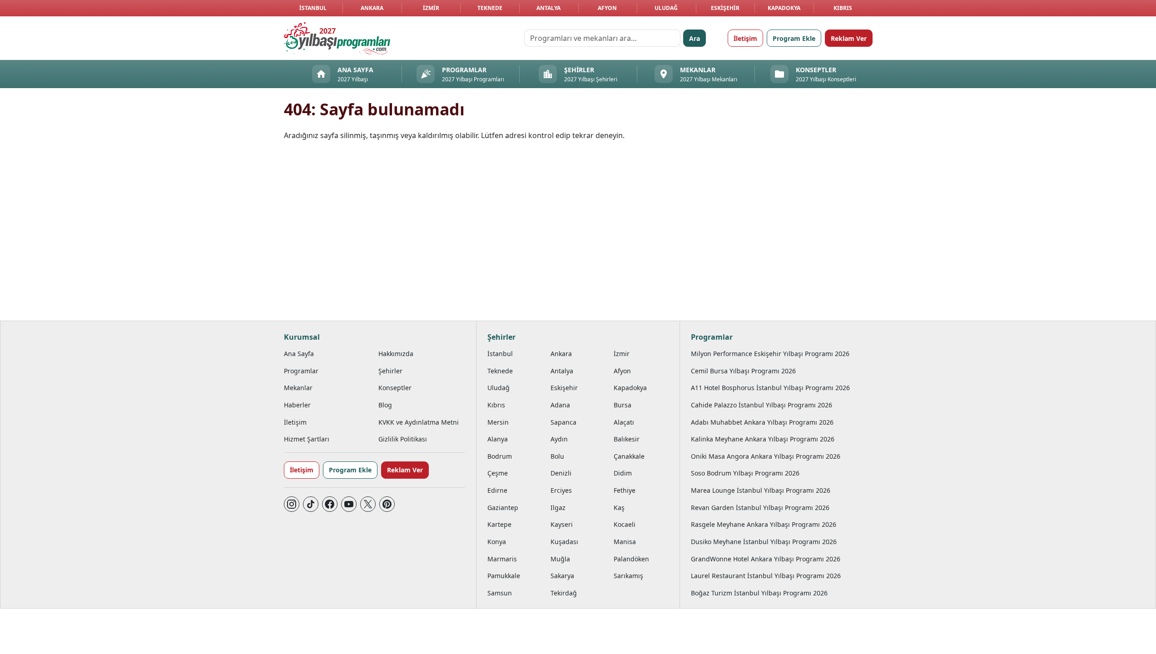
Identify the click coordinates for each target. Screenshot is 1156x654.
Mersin (498, 422)
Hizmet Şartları (306, 439)
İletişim (745, 38)
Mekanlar (298, 387)
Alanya (497, 439)
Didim (623, 473)
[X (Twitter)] (368, 504)
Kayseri (562, 524)
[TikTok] (310, 504)
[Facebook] (329, 504)
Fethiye (624, 490)
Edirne (497, 490)
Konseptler (395, 387)
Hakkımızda (395, 353)
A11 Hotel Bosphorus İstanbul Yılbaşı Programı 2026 (770, 387)
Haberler (297, 405)
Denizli (561, 473)
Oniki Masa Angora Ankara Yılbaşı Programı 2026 (765, 456)
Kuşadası (564, 541)
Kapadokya (784, 8)
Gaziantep (502, 507)
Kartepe (499, 524)
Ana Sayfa (299, 353)
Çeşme (497, 473)
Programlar (301, 371)
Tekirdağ (564, 593)
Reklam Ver (849, 38)
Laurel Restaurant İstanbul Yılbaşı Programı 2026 (766, 575)
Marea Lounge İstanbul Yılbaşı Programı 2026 (760, 490)
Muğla (560, 559)
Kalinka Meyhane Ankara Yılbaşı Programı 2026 (762, 439)
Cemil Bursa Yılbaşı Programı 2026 (743, 371)
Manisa (625, 541)
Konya (496, 541)
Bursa (622, 405)
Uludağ (666, 8)
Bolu (557, 456)
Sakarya (562, 575)
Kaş (619, 507)
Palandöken (631, 559)
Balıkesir (627, 439)
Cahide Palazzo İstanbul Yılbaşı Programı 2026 (761, 405)
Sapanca (563, 422)
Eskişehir (725, 8)
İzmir (431, 8)
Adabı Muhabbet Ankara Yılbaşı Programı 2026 (762, 422)
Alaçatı (624, 422)
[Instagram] (291, 504)
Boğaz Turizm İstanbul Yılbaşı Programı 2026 (759, 593)
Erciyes (561, 490)
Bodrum (499, 456)
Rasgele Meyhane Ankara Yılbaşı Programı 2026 (763, 524)
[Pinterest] (387, 504)
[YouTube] (349, 504)
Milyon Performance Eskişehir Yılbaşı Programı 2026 (770, 353)
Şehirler (390, 371)
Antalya (548, 8)
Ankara (372, 8)
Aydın (559, 439)
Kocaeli (624, 524)
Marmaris (502, 559)
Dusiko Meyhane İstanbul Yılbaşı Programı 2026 (764, 541)
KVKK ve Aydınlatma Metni (418, 422)
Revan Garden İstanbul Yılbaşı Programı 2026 (760, 507)
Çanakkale (629, 456)
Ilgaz (558, 507)
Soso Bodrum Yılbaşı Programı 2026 (745, 473)
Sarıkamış (628, 575)
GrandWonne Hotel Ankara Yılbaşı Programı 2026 (765, 559)
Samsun (499, 593)
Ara (694, 38)
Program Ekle (794, 38)
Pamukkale (503, 575)
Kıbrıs (843, 8)
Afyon (607, 8)
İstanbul (313, 8)
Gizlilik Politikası (402, 439)
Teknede (489, 8)
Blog (385, 405)
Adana (560, 405)
